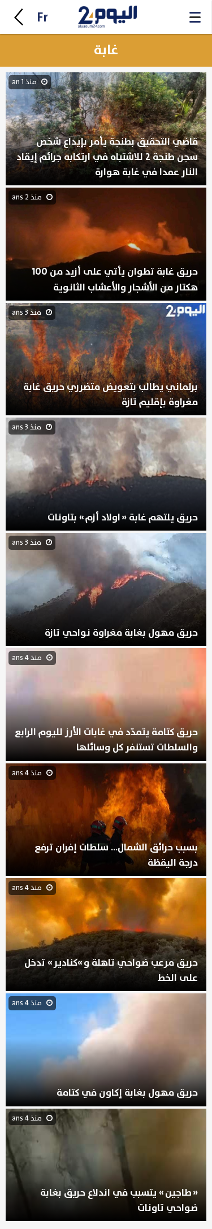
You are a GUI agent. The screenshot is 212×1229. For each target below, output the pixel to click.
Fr (42, 17)
